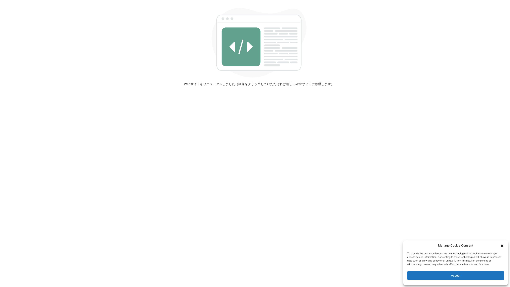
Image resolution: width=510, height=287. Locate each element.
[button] (502, 246)
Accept (455, 275)
